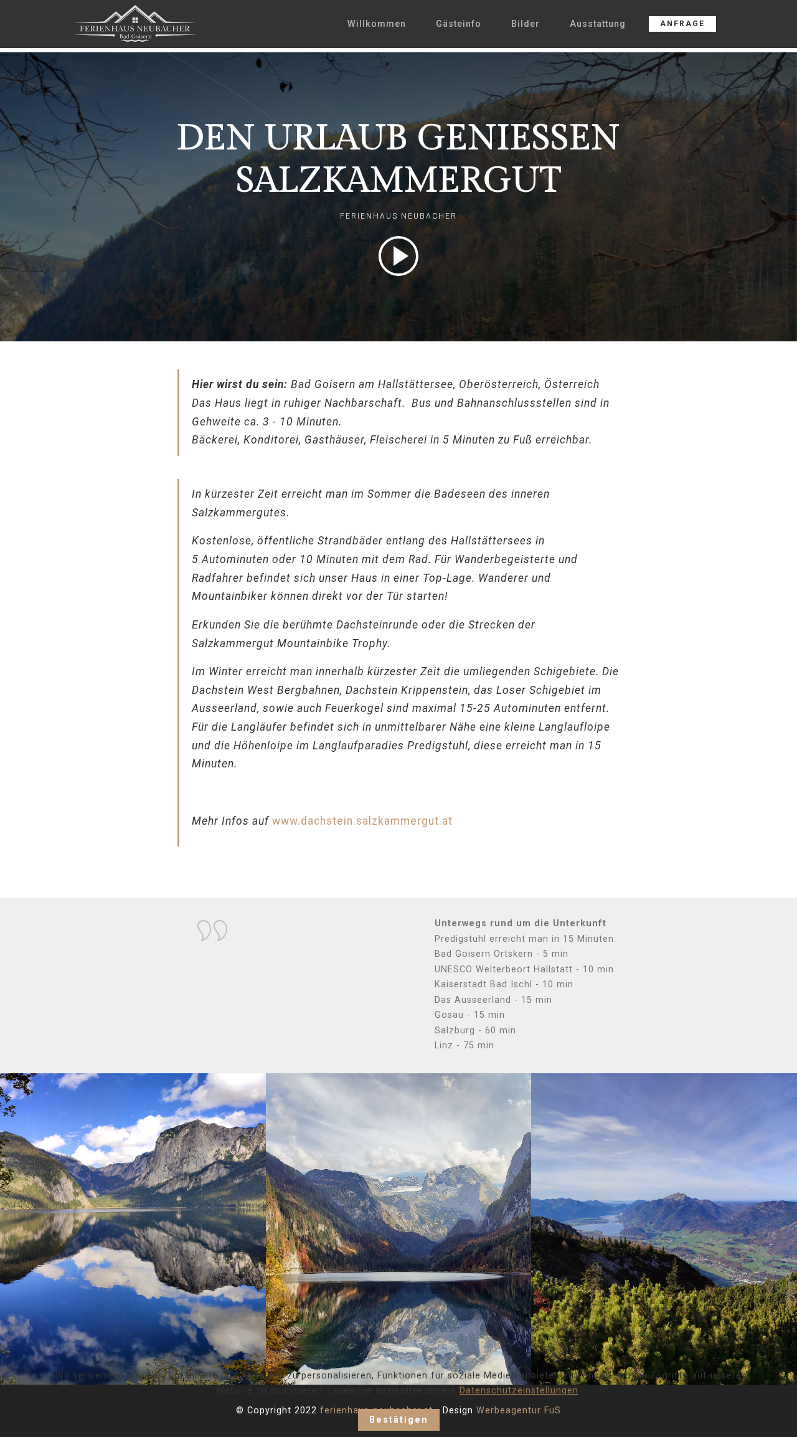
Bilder (525, 24)
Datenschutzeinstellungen (519, 1390)
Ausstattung (598, 24)
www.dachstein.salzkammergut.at (362, 821)
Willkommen (376, 24)
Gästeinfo (458, 24)
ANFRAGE (682, 23)
